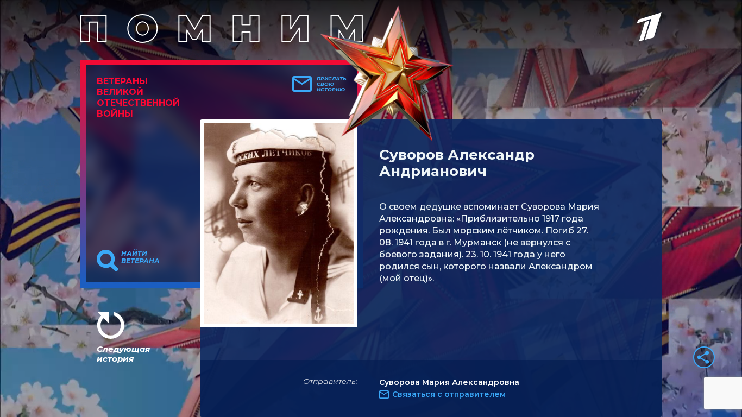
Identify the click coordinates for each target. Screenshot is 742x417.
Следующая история (123, 354)
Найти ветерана (140, 257)
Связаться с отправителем (449, 394)
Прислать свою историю (332, 84)
